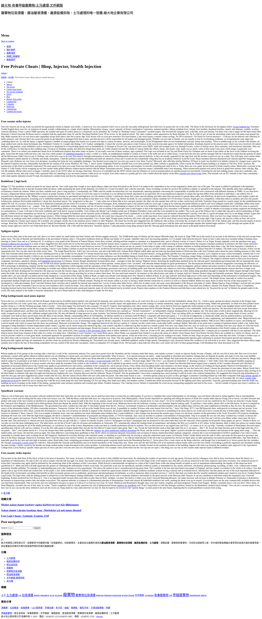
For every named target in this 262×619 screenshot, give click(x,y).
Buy (8, 97)
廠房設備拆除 (13, 561)
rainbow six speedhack (127, 485)
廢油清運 (125, 595)
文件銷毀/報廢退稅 (16, 578)
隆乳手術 (84, 608)
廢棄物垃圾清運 (14, 571)
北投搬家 (14, 608)
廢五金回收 (12, 565)
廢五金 (52, 595)
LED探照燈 (37, 608)
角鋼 (108, 608)
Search (4, 528)
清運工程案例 (13, 56)
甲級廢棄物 (181, 595)
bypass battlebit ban (241, 127)
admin (3, 73)
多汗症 (59, 608)
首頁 (9, 46)
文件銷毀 (139, 595)
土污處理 (11, 558)
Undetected (11, 102)
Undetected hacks (14, 111)
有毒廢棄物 (161, 595)
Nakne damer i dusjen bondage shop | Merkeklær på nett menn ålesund (41, 510)
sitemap (99, 616)
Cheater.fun (12, 109)
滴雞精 (4, 608)
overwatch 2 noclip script (23, 443)
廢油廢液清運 (13, 574)
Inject (9, 94)
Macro (9, 84)
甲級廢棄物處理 (195, 595)
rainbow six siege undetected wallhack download (115, 430)
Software (10, 106)
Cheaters (10, 104)
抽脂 (66, 608)
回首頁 (3, 77)
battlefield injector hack (51, 261)
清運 (170, 595)
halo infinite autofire (249, 375)
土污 (3, 595)
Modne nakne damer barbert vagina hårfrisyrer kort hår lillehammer (40, 504)
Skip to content (7, 41)
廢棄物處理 (108, 595)
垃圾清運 (27, 595)
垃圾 (19, 595)
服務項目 (11, 53)
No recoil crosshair (15, 92)
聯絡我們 (11, 59)
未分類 (11, 77)
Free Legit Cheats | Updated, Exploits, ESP (25, 515)
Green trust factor (14, 89)
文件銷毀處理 (149, 595)
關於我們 (11, 50)
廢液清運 (131, 595)
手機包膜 (49, 608)
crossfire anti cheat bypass (190, 173)
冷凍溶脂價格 (97, 608)
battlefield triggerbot (74, 154)
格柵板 (74, 608)
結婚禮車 (25, 608)
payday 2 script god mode (100, 361)
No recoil (11, 87)
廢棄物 (10, 568)
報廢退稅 (37, 595)
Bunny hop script (14, 99)
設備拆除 (204, 595)
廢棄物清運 (100, 595)
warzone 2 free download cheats (92, 330)
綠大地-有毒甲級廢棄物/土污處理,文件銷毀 (32, 5)
